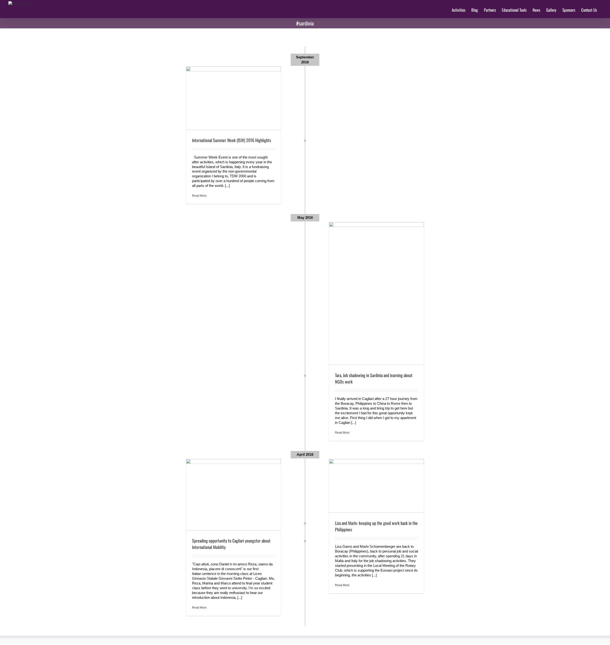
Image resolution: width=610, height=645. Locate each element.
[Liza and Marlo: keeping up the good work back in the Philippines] (376, 485)
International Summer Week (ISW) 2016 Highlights (231, 140)
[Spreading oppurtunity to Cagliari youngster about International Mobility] (233, 494)
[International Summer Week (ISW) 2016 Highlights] (233, 98)
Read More (199, 195)
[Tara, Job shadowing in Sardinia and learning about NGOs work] (376, 293)
